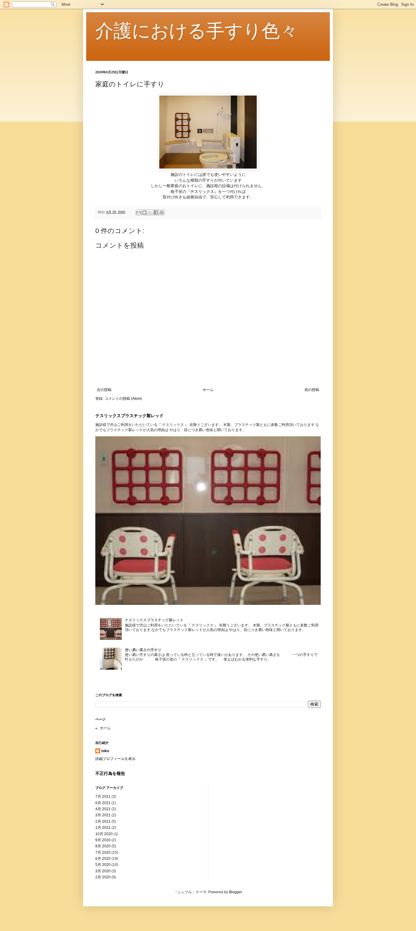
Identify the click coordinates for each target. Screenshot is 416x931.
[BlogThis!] (144, 212)
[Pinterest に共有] (162, 212)
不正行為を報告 (110, 773)
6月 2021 (103, 803)
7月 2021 (103, 796)
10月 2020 (104, 834)
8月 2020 (103, 846)
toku (105, 751)
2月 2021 (103, 821)
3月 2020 (103, 871)
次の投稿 (104, 390)
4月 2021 (103, 809)
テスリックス (202, 191)
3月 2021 (103, 815)
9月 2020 (103, 840)
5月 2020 (103, 865)
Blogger (235, 892)
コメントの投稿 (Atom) (123, 398)
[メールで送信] (139, 212)
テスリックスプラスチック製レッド (129, 415)
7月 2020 (103, 852)
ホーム (208, 390)
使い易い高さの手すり (143, 650)
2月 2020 (103, 877)
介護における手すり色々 (196, 31)
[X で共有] (150, 212)
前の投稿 (312, 390)
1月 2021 (103, 827)
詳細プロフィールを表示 (115, 759)
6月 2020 (103, 858)
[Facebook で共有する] (156, 212)
